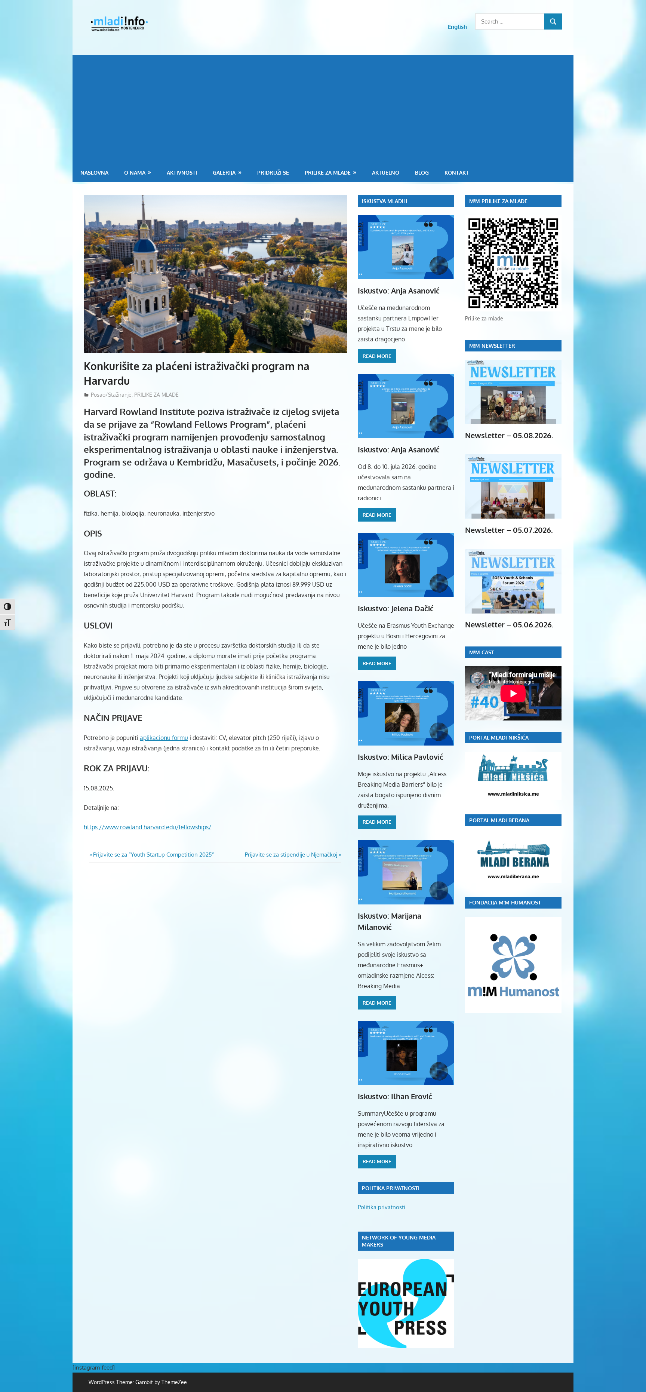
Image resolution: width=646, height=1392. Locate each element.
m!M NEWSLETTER (492, 345)
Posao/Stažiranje (111, 394)
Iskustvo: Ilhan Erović (395, 1096)
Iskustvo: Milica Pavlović (400, 757)
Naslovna (94, 172)
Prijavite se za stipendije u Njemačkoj (291, 854)
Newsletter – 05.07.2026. (509, 530)
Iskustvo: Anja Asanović (399, 290)
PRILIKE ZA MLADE (328, 172)
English (457, 26)
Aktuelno (385, 172)
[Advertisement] (323, 107)
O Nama (134, 172)
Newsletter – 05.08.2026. (509, 435)
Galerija (224, 172)
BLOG (422, 172)
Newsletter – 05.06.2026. (509, 624)
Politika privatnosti (381, 1207)
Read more (377, 356)
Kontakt (456, 172)
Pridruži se (273, 172)
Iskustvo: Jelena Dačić (396, 608)
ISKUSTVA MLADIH (384, 201)
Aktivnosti (182, 172)
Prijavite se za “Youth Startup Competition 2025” (153, 854)
